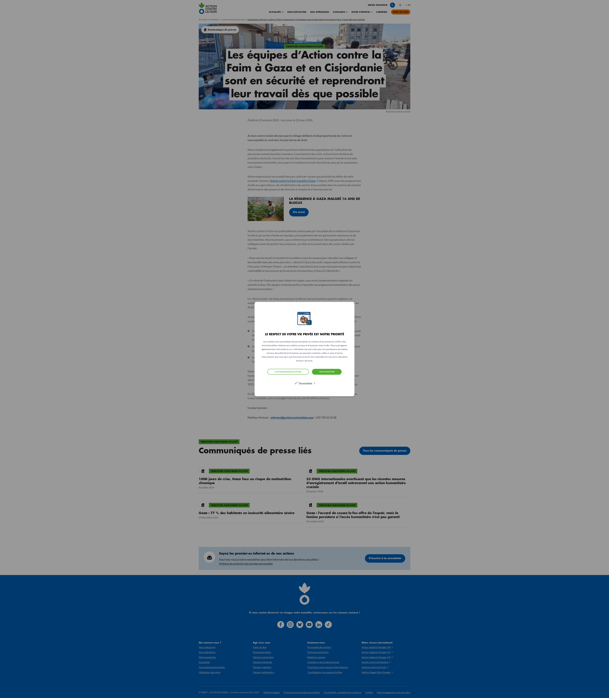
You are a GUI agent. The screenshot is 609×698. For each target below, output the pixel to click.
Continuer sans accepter (288, 372)
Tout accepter (326, 371)
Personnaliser (305, 383)
